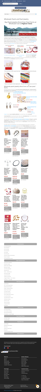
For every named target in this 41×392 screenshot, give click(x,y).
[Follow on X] (6, 348)
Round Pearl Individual (8, 262)
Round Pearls (6, 283)
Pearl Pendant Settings (8, 310)
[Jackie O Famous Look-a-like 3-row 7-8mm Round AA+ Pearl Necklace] (20, 53)
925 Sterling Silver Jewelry (8, 258)
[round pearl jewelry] (25, 69)
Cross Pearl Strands (7, 296)
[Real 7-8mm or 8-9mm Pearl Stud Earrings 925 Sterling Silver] (31, 52)
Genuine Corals (6, 300)
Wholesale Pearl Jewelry (8, 325)
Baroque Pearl (6, 270)
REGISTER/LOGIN (19, 1)
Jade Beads (6, 305)
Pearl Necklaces (6, 247)
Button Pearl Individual (8, 265)
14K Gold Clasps (7, 319)
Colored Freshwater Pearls (8, 331)
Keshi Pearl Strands (7, 292)
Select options (7, 150)
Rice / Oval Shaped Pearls (8, 285)
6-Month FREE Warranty (18, 91)
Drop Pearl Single (7, 264)
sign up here (12, 43)
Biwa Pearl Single (7, 267)
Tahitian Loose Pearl (7, 276)
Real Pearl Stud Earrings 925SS (31, 53)
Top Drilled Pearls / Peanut (8, 297)
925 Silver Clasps (7, 318)
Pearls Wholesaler (7, 1)
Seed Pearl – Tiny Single (8, 279)
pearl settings (26, 119)
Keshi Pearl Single (7, 273)
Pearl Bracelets (6, 253)
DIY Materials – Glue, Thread (9, 314)
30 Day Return (13, 1)
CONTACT (24, 1)
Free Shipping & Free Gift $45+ (20, 7)
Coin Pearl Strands (7, 291)
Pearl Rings (6, 252)
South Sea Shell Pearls (8, 328)
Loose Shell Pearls (7, 274)
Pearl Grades (6, 323)
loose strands (13, 125)
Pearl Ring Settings (7, 309)
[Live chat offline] (4, 352)
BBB (2, 1)
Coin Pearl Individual (7, 268)
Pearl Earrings (6, 249)
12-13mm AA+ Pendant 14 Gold (9, 55)
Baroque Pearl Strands (8, 286)
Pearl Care (6, 326)
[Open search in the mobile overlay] (10, 3)
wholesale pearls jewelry (18, 119)
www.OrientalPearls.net (9, 390)
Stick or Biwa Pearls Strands (9, 294)
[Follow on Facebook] (4, 348)
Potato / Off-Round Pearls (8, 288)
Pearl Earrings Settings (8, 312)
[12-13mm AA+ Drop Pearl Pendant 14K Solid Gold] (9, 53)
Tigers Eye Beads (7, 302)
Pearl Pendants (6, 250)
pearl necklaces (33, 41)
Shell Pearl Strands (7, 299)
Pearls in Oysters (7, 256)
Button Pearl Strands (7, 289)
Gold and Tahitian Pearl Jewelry (9, 255)
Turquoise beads (7, 303)
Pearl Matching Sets (7, 246)
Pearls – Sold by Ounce (8, 271)
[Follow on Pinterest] (8, 348)
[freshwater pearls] (20, 30)
